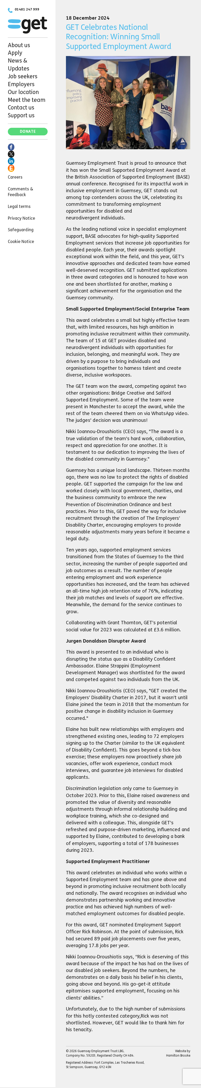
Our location (23, 92)
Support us (21, 115)
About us (19, 45)
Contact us (21, 107)
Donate (28, 131)
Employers (21, 84)
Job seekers (22, 76)
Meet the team (26, 100)
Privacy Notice (21, 218)
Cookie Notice (21, 241)
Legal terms (19, 206)
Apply (15, 52)
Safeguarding (21, 229)
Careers (15, 177)
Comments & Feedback (20, 191)
